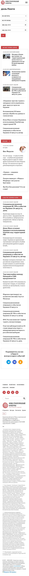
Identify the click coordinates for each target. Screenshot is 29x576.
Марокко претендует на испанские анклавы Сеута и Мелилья (13, 296)
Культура (5, 387)
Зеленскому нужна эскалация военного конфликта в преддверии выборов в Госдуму (18, 76)
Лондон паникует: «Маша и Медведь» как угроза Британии (13, 180)
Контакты (18, 410)
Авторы (12, 410)
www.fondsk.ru (17, 566)
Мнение (5, 141)
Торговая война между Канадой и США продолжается (13, 276)
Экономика (20, 384)
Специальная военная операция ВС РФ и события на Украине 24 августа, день (19, 90)
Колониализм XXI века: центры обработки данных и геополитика (14, 113)
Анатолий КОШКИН (14, 51)
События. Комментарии (10, 197)
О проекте (6, 410)
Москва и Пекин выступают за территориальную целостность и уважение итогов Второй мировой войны (18, 59)
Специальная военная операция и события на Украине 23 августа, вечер (13, 130)
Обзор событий (14, 84)
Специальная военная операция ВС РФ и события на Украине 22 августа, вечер (14, 313)
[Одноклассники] (20, 362)
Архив (24, 410)
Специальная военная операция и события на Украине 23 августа (12, 305)
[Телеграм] (8, 362)
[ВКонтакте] (14, 362)
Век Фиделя (8, 151)
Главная (5, 384)
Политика (12, 384)
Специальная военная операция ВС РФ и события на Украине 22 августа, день (14, 339)
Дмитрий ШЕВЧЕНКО (15, 69)
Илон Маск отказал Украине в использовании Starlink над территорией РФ (14, 122)
